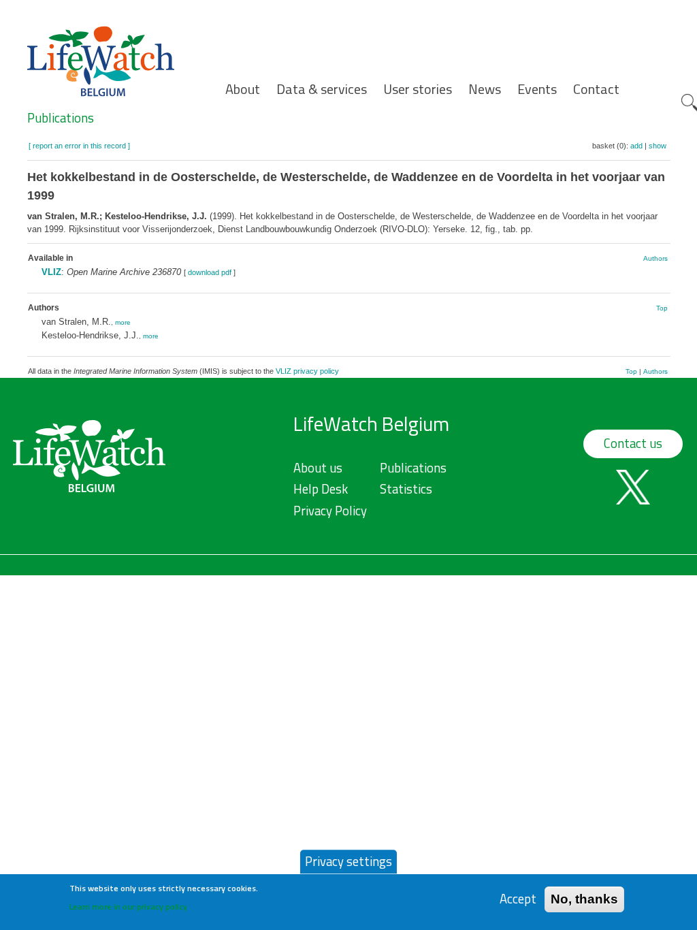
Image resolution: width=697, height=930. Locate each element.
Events (537, 89)
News (484, 89)
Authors (655, 258)
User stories (417, 89)
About (242, 89)
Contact (596, 89)
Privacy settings (348, 861)
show (657, 146)
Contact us (633, 443)
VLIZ (51, 272)
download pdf (209, 272)
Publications (60, 117)
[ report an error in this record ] (79, 146)
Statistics (406, 488)
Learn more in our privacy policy (128, 906)
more (123, 322)
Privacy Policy (330, 510)
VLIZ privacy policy (307, 371)
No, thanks (584, 899)
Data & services (321, 89)
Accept (518, 899)
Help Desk (320, 488)
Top (662, 308)
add (636, 146)
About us (317, 467)
